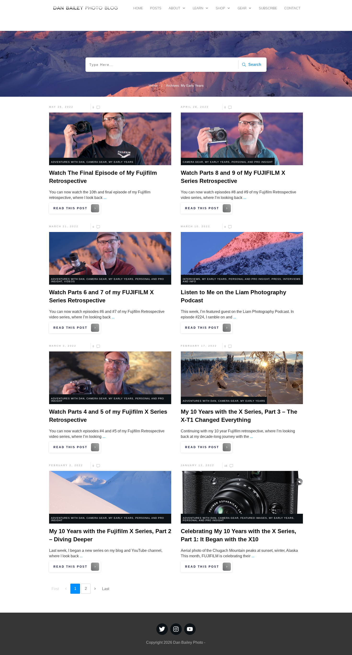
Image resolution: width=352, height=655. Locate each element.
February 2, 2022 (66, 465)
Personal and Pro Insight (252, 162)
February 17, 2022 (199, 345)
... (104, 198)
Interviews (191, 279)
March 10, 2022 (195, 226)
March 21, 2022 (64, 226)
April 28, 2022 (195, 107)
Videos (69, 281)
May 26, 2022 (61, 107)
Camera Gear (96, 162)
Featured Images (253, 518)
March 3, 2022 (62, 345)
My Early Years (121, 162)
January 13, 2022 (197, 465)
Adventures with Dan (68, 162)
